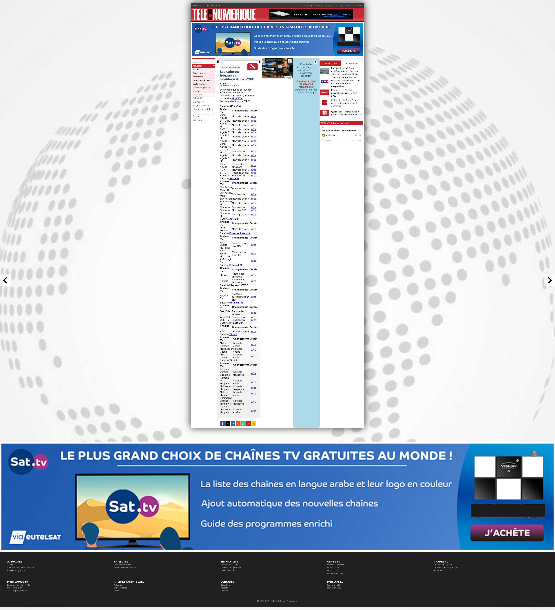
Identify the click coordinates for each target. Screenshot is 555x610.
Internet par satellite (353, 5)
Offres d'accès (120, 588)
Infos (253, 116)
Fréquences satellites (230, 67)
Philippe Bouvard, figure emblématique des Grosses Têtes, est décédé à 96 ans (344, 71)
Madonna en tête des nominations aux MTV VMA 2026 (344, 93)
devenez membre (306, 85)
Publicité (224, 588)
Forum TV (438, 570)
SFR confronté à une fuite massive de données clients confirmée (344, 103)
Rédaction (225, 585)
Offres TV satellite (335, 565)
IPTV (330, 5)
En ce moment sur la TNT (18, 585)
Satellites (197, 94)
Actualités (197, 65)
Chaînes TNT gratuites (231, 567)
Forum (196, 116)
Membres (197, 62)
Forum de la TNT (228, 570)
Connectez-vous (306, 81)
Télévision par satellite (312, 5)
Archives (196, 91)
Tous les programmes (17, 590)
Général (224, 590)
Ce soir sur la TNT (15, 588)
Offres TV (197, 98)
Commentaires (199, 73)
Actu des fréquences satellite (20, 567)
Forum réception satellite (125, 567)
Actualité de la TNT (229, 565)
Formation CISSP (334, 588)
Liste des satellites (122, 565)
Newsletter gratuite (201, 87)
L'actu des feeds (200, 84)
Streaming (338, 5)
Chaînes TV (198, 101)
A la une (196, 69)
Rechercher (198, 77)
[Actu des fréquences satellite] (252, 69)
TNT (325, 5)
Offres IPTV (332, 570)
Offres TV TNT (334, 567)
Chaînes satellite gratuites (446, 567)
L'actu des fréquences (203, 80)
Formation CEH (334, 585)
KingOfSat (237, 98)
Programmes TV (201, 105)
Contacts (197, 120)
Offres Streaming (335, 573)
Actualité (118, 585)
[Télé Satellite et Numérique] (224, 14)
